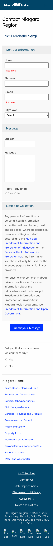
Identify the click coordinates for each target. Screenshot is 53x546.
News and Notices (26, 505)
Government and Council (18, 420)
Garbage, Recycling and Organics (23, 413)
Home (16, 5)
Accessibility (26, 498)
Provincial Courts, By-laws (19, 439)
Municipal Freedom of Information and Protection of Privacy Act (22, 243)
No (19, 193)
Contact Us (26, 479)
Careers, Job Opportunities (20, 400)
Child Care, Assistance (17, 407)
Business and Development (20, 394)
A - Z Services (26, 473)
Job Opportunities (26, 486)
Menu (47, 5)
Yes (11, 193)
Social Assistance (14, 452)
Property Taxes (13, 433)
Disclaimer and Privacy (26, 492)
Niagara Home (13, 381)
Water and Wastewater (17, 458)
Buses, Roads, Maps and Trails (21, 388)
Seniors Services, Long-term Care (23, 446)
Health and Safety (15, 426)
